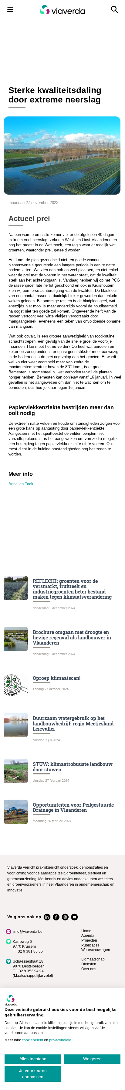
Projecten (89, 940)
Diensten (88, 964)
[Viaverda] (62, 9)
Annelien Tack (20, 484)
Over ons (88, 969)
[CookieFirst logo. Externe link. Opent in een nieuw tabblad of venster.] (11, 1000)
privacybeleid (60, 1040)
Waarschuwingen (95, 950)
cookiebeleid (32, 1040)
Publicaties (90, 945)
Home (86, 931)
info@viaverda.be (27, 931)
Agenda (87, 935)
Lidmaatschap (93, 959)
